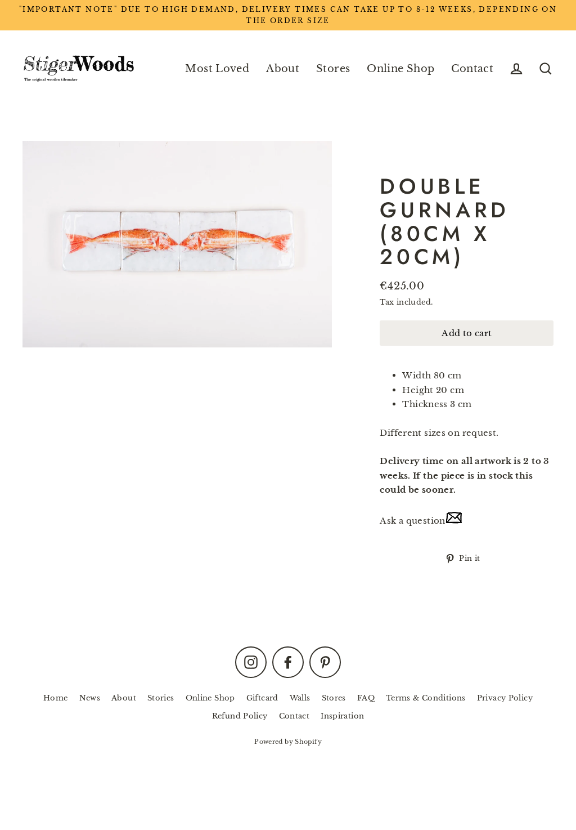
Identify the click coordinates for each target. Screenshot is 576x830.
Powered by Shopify (288, 742)
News (90, 698)
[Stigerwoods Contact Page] (454, 520)
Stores (333, 68)
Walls (300, 698)
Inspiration (342, 716)
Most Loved (217, 68)
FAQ (366, 698)
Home (55, 698)
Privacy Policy (505, 698)
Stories (160, 698)
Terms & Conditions (426, 698)
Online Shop (400, 68)
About (282, 68)
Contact (472, 68)
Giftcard (262, 698)
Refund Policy (240, 716)
